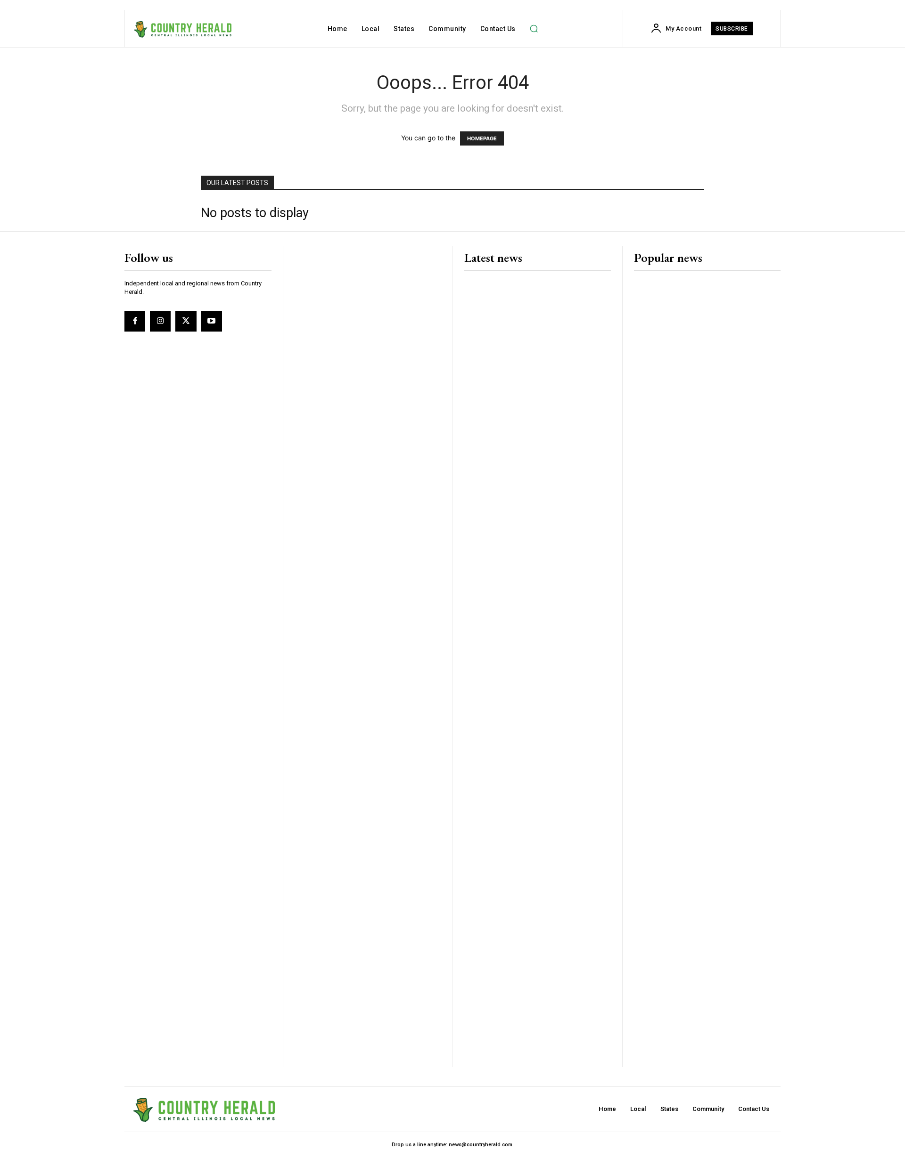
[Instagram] (160, 321)
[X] (185, 321)
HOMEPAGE (482, 138)
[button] (534, 29)
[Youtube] (211, 321)
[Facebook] (134, 321)
